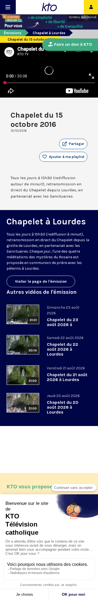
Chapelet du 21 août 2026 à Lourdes (67, 377)
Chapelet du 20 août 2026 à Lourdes (62, 407)
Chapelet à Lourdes (49, 33)
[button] (73, 144)
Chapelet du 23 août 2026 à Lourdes (62, 324)
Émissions (12, 33)
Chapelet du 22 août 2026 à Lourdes (62, 349)
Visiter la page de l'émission (41, 281)
